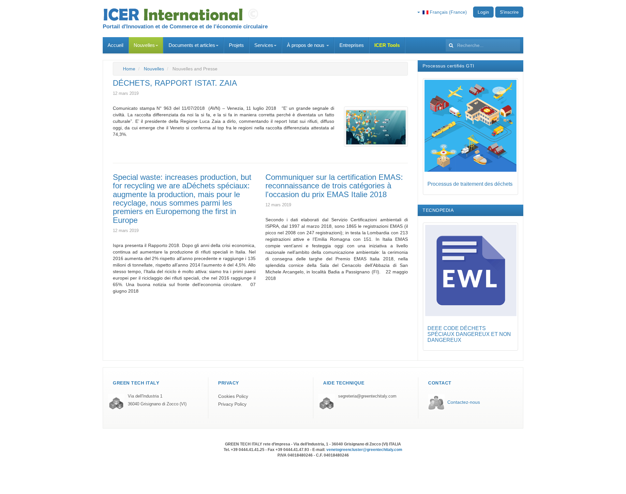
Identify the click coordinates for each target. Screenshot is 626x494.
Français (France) (447, 12)
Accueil (115, 45)
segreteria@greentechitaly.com (367, 396)
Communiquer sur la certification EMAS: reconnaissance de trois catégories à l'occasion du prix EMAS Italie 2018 (334, 186)
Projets (236, 45)
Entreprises (351, 45)
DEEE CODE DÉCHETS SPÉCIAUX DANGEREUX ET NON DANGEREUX (469, 334)
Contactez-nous (463, 402)
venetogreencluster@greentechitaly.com (364, 449)
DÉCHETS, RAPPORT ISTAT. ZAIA (175, 83)
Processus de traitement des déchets (470, 184)
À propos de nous (306, 45)
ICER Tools (387, 45)
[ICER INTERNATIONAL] (182, 15)
